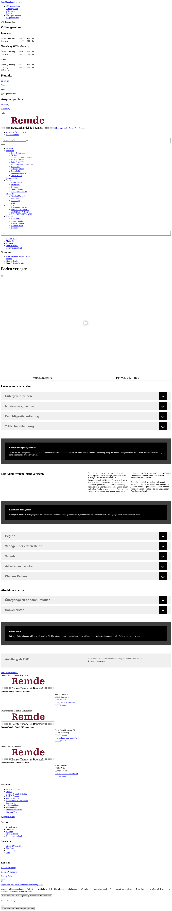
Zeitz (3, 89)
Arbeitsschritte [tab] (42, 377)
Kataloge (9, 243)
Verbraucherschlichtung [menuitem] (29, 885)
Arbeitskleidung (12, 805)
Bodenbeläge (11, 807)
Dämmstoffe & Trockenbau (17, 801)
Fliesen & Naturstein (14, 810)
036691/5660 (60, 705)
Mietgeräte (10, 241)
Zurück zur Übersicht (9, 673)
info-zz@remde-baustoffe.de (66, 773)
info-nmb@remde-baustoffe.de (67, 738)
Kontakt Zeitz (6, 876)
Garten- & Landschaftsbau (16, 794)
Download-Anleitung (96, 661)
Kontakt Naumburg (8, 872)
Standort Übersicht (13, 846)
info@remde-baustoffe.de (65, 702)
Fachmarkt (10, 803)
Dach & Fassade (12, 796)
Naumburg (5, 85)
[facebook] (3, 882)
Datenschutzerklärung (9, 891)
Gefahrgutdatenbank (14, 248)
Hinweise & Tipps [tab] (127, 377)
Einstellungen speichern (25, 909)
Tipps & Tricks (12, 246)
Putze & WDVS (12, 798)
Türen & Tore (11, 812)
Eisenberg (5, 81)
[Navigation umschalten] (2, 144)
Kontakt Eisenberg (8, 868)
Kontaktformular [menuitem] (12, 135)
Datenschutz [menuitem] (15, 885)
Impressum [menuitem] (5, 885)
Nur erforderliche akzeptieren (40, 896)
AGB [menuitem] (40, 885)
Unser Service (11, 239)
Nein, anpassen (22, 896)
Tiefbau (9, 792)
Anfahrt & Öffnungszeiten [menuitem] (16, 132)
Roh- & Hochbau (13, 789)
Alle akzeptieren (8, 896)
